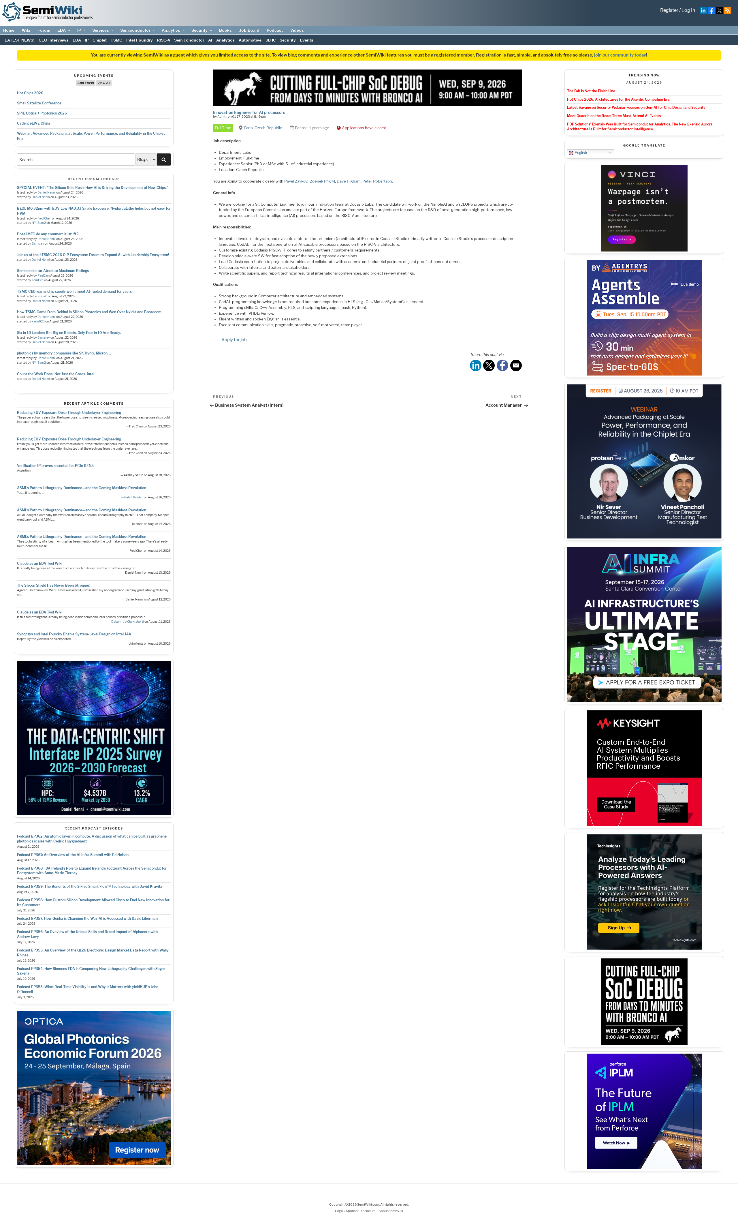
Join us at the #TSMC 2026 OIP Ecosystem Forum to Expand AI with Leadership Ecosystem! (93, 255)
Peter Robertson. (377, 181)
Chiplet (100, 40)
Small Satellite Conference (39, 103)
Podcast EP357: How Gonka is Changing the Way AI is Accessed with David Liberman (87, 918)
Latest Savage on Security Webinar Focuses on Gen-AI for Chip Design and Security (636, 107)
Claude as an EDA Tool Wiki (39, 563)
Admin (222, 117)
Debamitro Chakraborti (127, 622)
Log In (688, 10)
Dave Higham (349, 181)
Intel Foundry (139, 40)
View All (103, 83)
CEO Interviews (54, 40)
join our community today (620, 55)
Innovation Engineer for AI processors (249, 112)
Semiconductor (135, 30)
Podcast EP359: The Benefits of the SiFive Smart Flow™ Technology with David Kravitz (89, 886)
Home (8, 30)
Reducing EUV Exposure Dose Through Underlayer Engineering (69, 412)
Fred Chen (44, 218)
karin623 (38, 321)
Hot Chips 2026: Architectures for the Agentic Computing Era (618, 99)
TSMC (116, 40)
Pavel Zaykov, (297, 181)
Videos (297, 30)
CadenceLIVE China (33, 123)
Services (100, 30)
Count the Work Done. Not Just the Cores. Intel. (56, 374)
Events (306, 40)
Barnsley (38, 243)
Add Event (85, 83)
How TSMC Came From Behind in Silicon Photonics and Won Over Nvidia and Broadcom (89, 312)
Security (199, 30)
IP (79, 30)
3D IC (271, 40)
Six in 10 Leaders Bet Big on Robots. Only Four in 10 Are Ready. (69, 333)
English (580, 152)
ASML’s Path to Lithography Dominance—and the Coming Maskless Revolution (81, 488)
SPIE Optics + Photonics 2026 (42, 113)
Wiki (26, 30)
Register (669, 10)
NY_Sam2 (39, 223)
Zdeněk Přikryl (322, 181)
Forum (43, 30)
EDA (61, 30)
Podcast (275, 30)
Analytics (171, 30)
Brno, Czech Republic (263, 127)
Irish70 (42, 296)
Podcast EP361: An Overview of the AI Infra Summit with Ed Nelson (73, 855)
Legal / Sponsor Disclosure (355, 1211)
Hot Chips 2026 (30, 93)
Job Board (249, 30)
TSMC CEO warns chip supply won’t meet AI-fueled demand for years (74, 291)
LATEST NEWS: (20, 40)
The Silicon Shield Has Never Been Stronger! (53, 585)
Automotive (250, 40)
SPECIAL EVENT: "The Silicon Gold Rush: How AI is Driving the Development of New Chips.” (92, 187)
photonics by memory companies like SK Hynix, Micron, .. (64, 353)
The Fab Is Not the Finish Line (591, 91)
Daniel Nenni (46, 192)
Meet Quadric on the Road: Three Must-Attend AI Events (614, 116)
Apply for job (234, 339)
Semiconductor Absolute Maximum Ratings (53, 271)
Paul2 (41, 275)
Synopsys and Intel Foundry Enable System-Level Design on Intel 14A (74, 634)
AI (210, 40)
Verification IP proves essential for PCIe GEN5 (55, 465)
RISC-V (163, 40)
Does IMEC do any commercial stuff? (47, 234)
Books (225, 30)
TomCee (38, 280)
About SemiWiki (391, 1211)
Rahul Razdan (133, 497)
